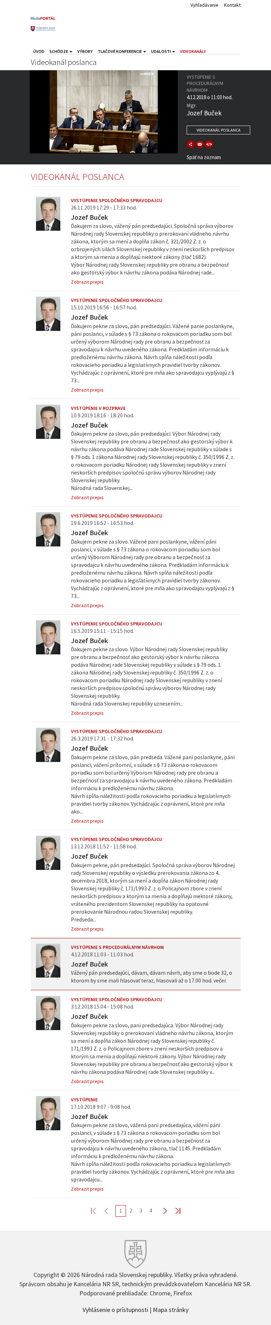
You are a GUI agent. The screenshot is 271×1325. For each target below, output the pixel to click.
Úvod (38, 51)
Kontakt (232, 5)
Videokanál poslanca (219, 130)
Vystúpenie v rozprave (98, 408)
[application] (104, 111)
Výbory (85, 51)
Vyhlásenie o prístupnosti (115, 1309)
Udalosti (161, 51)
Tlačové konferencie (120, 51)
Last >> (173, 1210)
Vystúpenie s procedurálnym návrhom (117, 947)
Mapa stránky (170, 1309)
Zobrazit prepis (87, 282)
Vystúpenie (84, 1099)
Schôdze (59, 51)
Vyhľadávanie (204, 5)
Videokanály (193, 51)
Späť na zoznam (204, 157)
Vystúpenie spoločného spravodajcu (116, 200)
